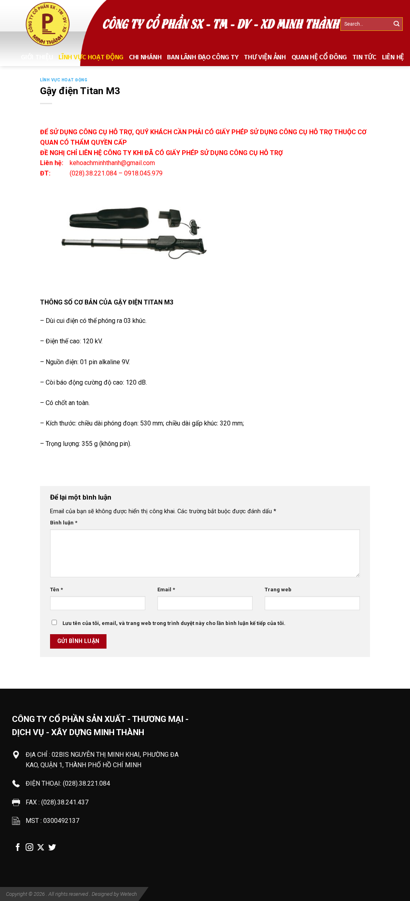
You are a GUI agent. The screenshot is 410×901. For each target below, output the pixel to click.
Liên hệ (393, 57)
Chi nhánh (145, 57)
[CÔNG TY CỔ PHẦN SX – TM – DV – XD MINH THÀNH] (48, 24)
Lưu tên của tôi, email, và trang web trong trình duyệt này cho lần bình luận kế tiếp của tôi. (173, 623)
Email (166, 590)
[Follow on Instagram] (29, 848)
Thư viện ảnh (264, 57)
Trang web (278, 590)
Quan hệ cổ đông (319, 57)
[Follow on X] (40, 848)
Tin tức (364, 57)
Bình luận (63, 523)
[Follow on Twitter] (52, 848)
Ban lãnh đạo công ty (202, 57)
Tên (56, 590)
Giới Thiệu (37, 57)
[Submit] (396, 24)
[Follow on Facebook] (18, 848)
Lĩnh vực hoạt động (90, 57)
